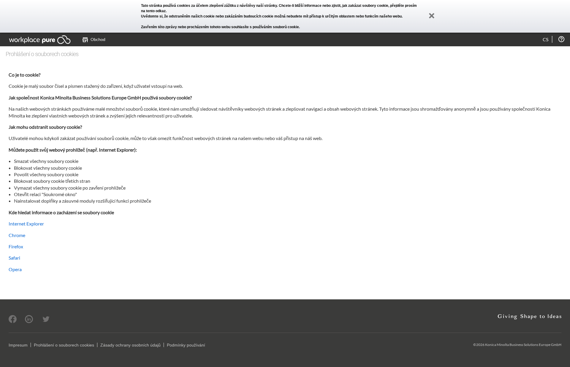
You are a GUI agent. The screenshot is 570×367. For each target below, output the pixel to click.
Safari (14, 257)
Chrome (17, 235)
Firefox (16, 246)
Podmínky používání (186, 345)
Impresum (18, 345)
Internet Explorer (26, 223)
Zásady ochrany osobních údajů (130, 345)
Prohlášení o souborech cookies (64, 345)
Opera (15, 269)
